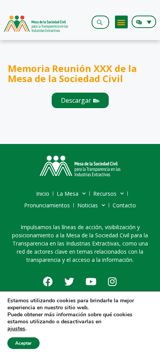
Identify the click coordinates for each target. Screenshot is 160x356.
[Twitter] (69, 281)
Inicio (42, 193)
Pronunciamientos (47, 205)
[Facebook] (48, 281)
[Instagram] (112, 281)
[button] (121, 22)
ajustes (16, 328)
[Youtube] (91, 281)
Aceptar (23, 343)
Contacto (124, 205)
